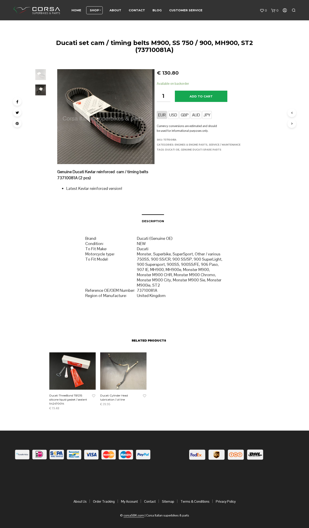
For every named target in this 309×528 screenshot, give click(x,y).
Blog (157, 10)
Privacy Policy (226, 501)
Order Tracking (104, 501)
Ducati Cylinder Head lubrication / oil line (114, 397)
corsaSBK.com (134, 515)
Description (153, 221)
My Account (129, 501)
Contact (137, 10)
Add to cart (201, 96)
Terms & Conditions (195, 501)
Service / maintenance (224, 144)
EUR (162, 115)
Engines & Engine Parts (191, 144)
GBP (184, 115)
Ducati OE (172, 149)
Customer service (185, 10)
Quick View (75, 385)
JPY (207, 115)
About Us (80, 501)
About (115, 10)
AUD (196, 115)
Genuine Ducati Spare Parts (201, 149)
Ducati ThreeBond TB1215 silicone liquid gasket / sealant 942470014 (68, 399)
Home (76, 10)
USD (173, 115)
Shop (94, 10)
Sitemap (168, 501)
